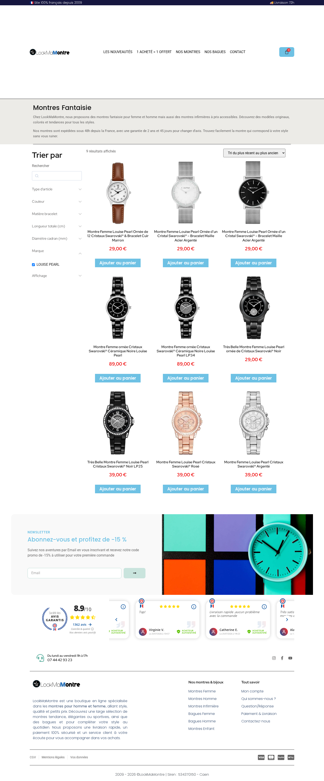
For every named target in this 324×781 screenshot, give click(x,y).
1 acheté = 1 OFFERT (154, 52)
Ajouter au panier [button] (117, 263)
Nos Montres (188, 52)
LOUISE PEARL (48, 264)
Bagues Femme (201, 713)
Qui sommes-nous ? (258, 698)
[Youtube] (290, 658)
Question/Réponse (257, 706)
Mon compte (252, 691)
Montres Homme (202, 698)
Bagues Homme (202, 721)
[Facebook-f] (282, 658)
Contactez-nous (255, 721)
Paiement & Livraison (259, 713)
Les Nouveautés (117, 52)
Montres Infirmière (203, 706)
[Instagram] (274, 658)
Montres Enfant (201, 728)
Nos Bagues (215, 52)
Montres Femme (202, 691)
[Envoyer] (134, 573)
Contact (238, 52)
